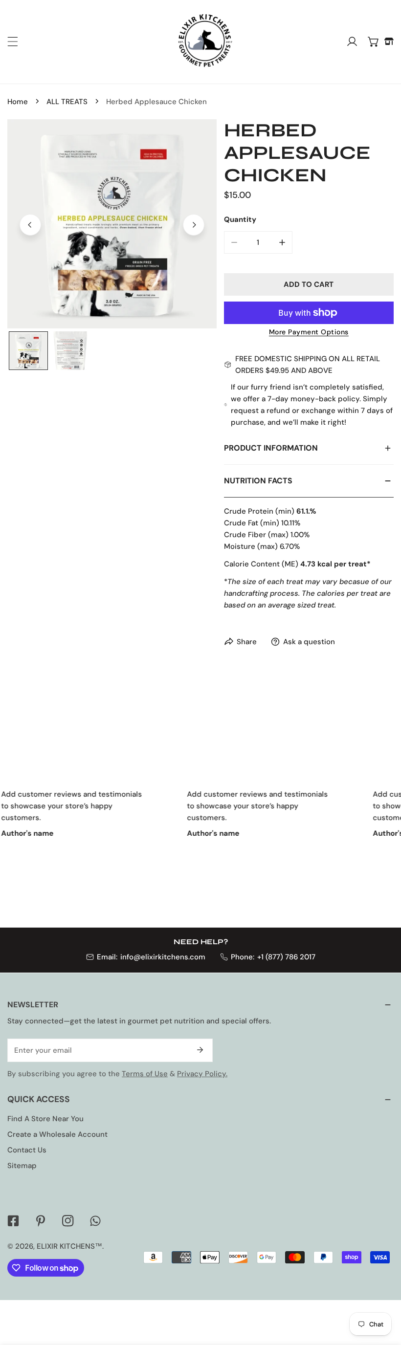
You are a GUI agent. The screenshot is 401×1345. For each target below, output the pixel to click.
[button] (373, 41)
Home (17, 102)
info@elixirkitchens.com (162, 957)
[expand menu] (12, 41)
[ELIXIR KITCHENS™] (198, 41)
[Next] (193, 225)
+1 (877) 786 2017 (286, 957)
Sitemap (22, 1166)
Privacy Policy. (202, 1074)
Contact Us (26, 1150)
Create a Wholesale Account (57, 1134)
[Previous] (30, 225)
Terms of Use (145, 1074)
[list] (112, 223)
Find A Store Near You (45, 1119)
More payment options (309, 331)
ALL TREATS (67, 102)
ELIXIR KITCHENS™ (69, 1246)
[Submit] (200, 1050)
